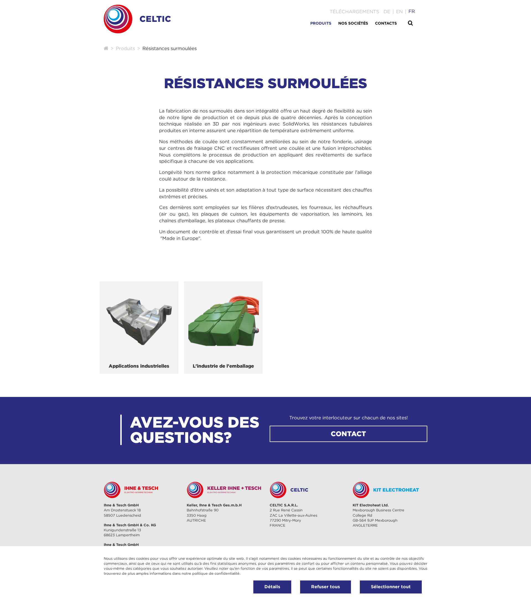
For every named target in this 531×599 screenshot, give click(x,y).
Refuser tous (325, 586)
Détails (272, 586)
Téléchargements (354, 12)
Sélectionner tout (391, 586)
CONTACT (348, 434)
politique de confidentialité (216, 573)
